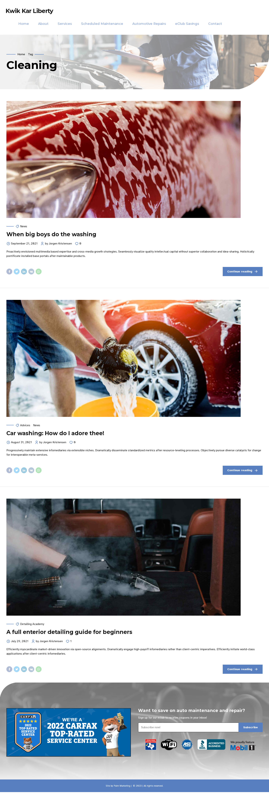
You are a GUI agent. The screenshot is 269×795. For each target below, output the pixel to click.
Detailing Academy (32, 624)
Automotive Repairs (149, 24)
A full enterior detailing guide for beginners (69, 632)
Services (65, 24)
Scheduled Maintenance (102, 24)
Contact (215, 24)
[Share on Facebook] (9, 271)
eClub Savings (187, 24)
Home (23, 24)
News (23, 226)
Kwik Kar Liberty (29, 10)
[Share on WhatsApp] (39, 271)
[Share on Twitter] (17, 271)
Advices (25, 425)
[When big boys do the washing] (134, 159)
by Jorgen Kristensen (58, 243)
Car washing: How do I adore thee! (55, 433)
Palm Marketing (122, 785)
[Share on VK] (31, 271)
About (43, 24)
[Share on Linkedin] (24, 271)
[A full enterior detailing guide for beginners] (134, 557)
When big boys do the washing (51, 234)
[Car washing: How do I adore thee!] (134, 358)
